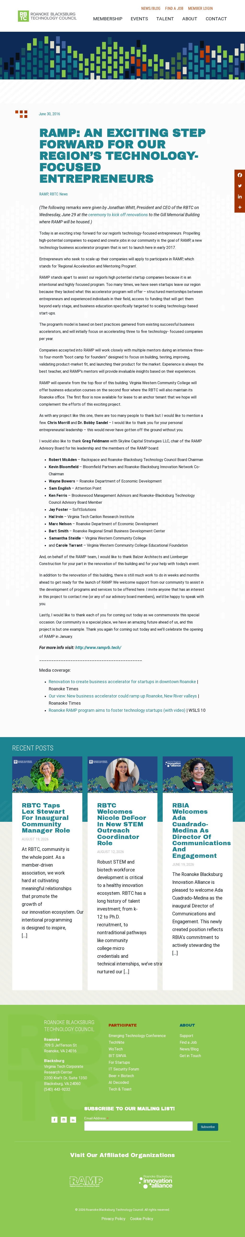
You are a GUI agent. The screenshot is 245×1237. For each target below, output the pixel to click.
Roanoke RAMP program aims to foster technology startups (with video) (117, 710)
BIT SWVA (117, 1056)
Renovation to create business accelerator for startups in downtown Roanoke (122, 681)
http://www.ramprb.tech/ (98, 647)
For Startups (119, 1062)
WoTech (116, 1049)
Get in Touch (190, 1056)
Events (139, 18)
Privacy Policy (113, 1218)
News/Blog (150, 8)
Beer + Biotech (121, 1076)
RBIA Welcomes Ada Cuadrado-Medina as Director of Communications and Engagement (201, 830)
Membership (107, 18)
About (189, 18)
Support (186, 1035)
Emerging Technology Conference (137, 1035)
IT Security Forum (124, 1069)
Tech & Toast (120, 1089)
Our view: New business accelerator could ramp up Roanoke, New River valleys (123, 696)
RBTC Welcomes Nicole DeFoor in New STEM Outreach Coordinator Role (121, 824)
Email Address (96, 1118)
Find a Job (174, 8)
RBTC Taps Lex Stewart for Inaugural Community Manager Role (47, 818)
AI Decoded (119, 1082)
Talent (165, 18)
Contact (216, 18)
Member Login (200, 8)
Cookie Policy (141, 1218)
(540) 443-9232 (57, 1089)
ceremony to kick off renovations (118, 214)
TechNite (116, 1042)
